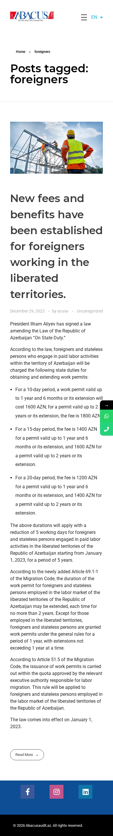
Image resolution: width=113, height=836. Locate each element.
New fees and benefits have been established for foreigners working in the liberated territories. (56, 246)
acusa (63, 311)
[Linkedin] (85, 792)
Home (20, 52)
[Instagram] (56, 792)
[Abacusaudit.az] (45, 16)
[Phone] (106, 429)
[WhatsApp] (106, 416)
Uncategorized (90, 311)
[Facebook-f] (27, 792)
